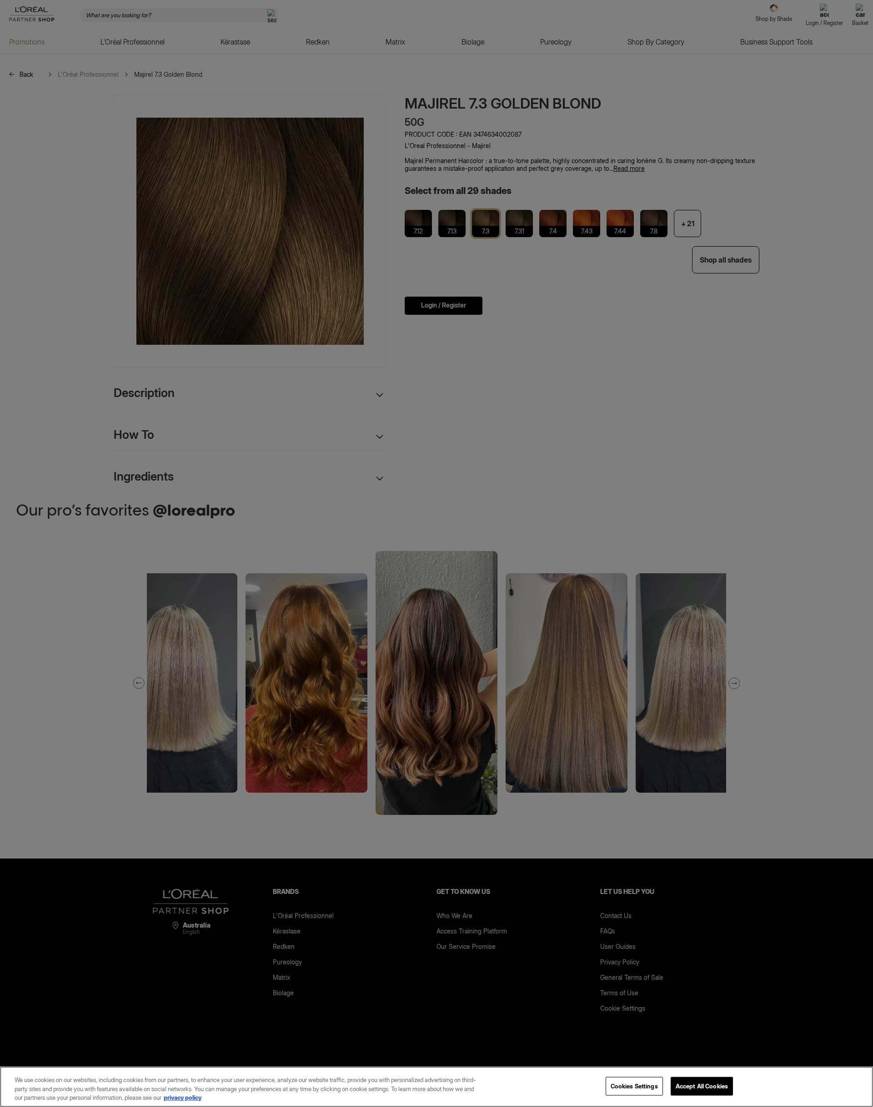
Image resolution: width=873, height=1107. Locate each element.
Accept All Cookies (702, 1085)
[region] (436, 1087)
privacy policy (182, 1097)
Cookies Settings (634, 1085)
